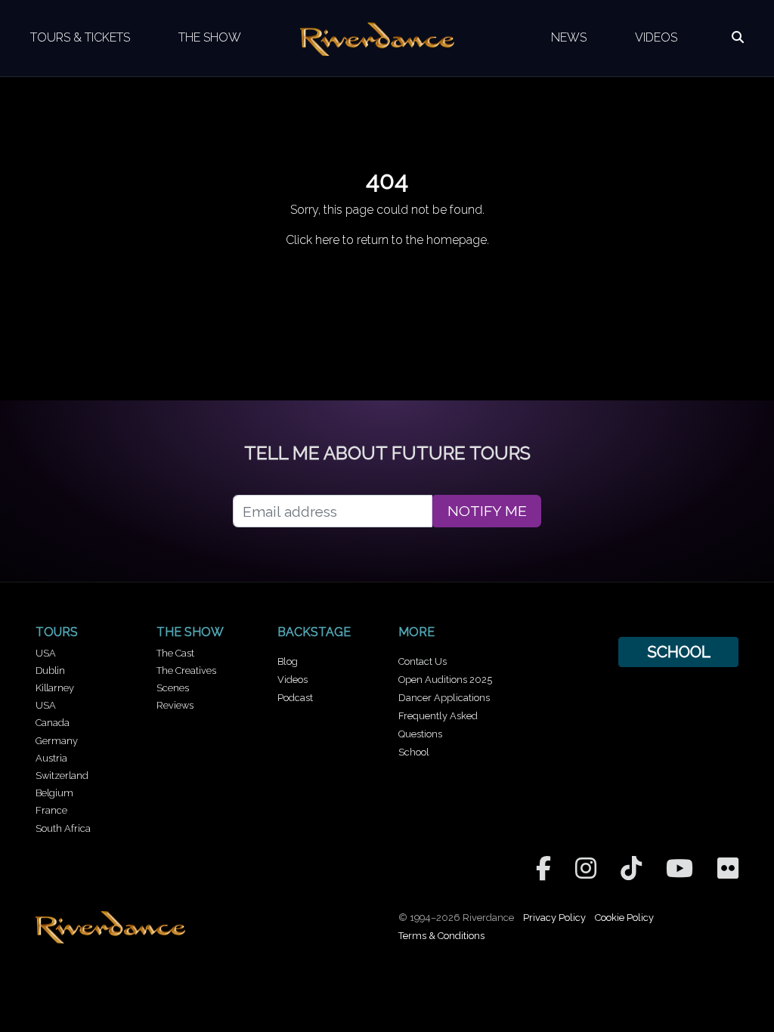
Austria (51, 758)
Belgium (54, 793)
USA (46, 653)
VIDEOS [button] (656, 37)
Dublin (50, 670)
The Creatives (186, 670)
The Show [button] (209, 37)
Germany (57, 740)
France (51, 810)
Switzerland (62, 775)
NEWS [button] (569, 37)
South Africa (63, 828)
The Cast (175, 653)
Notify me (487, 511)
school (679, 651)
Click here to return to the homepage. (387, 240)
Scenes (172, 688)
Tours (57, 632)
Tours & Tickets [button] (80, 37)
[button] (738, 38)
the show (190, 632)
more (416, 632)
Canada (53, 722)
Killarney (55, 688)
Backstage (314, 632)
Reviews (175, 705)
